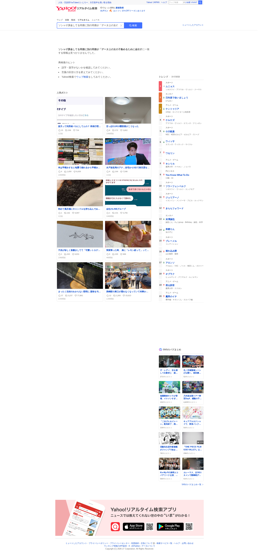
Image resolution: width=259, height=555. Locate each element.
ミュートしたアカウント (193, 25)
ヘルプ (164, 2)
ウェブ (60, 20)
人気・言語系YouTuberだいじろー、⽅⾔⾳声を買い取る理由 (84, 2)
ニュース (96, 20)
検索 (134, 25)
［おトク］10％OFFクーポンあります (128, 11)
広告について (147, 543)
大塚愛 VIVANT (191, 2)
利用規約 (135, 543)
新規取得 (120, 8)
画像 (67, 20)
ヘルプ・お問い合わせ (184, 543)
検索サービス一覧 (164, 543)
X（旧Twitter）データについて (142, 546)
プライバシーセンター (120, 543)
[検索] (200, 2)
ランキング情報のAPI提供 (115, 546)
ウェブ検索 (82, 77)
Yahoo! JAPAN (152, 2)
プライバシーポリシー (98, 543)
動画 (73, 20)
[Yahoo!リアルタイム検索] (77, 7)
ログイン (104, 11)
